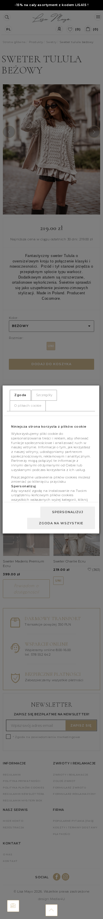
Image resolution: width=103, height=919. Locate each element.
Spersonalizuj (67, 512)
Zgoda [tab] (20, 395)
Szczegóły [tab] (44, 395)
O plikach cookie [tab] (27, 406)
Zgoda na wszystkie (61, 523)
